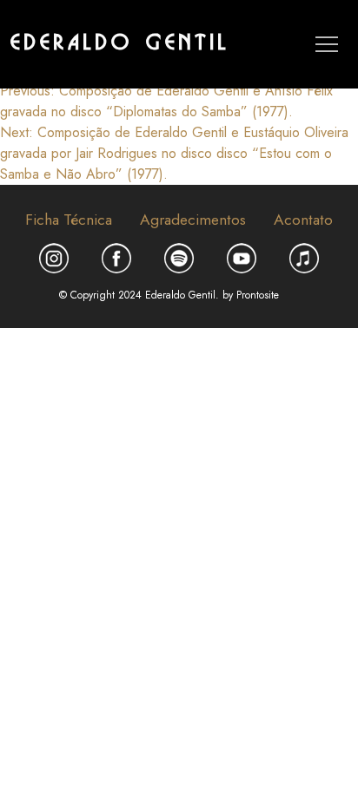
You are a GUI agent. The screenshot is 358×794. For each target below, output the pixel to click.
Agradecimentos (193, 219)
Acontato (303, 219)
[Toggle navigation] (327, 44)
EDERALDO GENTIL (120, 43)
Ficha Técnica (68, 219)
